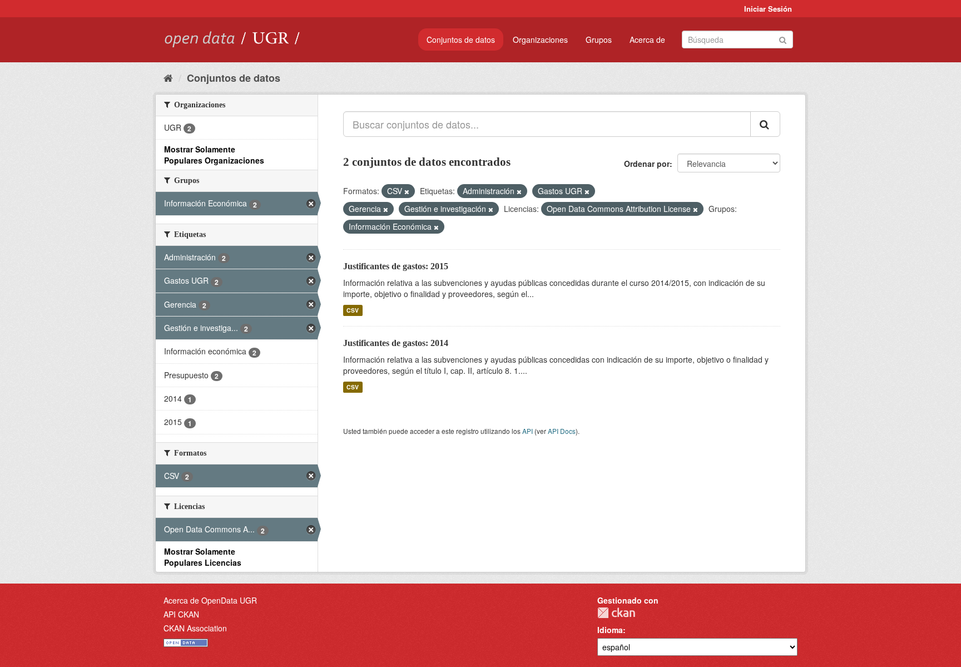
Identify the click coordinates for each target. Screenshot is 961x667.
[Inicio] (168, 77)
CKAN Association (195, 628)
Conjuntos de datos (461, 39)
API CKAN (181, 614)
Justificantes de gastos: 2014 (395, 343)
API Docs (562, 431)
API (527, 431)
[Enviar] (782, 38)
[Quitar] (406, 191)
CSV (352, 310)
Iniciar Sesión (768, 8)
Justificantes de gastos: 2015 (395, 266)
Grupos (599, 39)
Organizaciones (540, 39)
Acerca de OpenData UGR (210, 600)
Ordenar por (647, 163)
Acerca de (647, 39)
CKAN (616, 613)
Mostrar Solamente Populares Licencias (202, 557)
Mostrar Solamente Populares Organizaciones (214, 155)
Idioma (610, 629)
